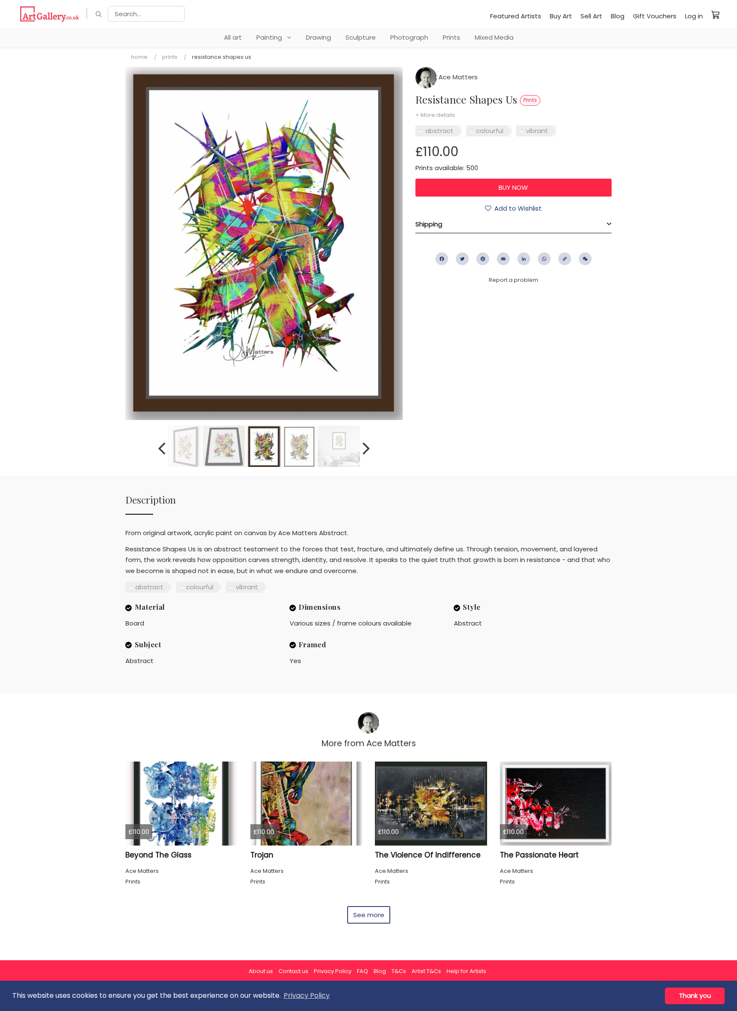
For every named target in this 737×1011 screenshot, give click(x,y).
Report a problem (513, 280)
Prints (451, 37)
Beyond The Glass (158, 855)
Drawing (318, 37)
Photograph (409, 37)
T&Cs (399, 971)
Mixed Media (494, 37)
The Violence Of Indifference (428, 855)
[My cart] (715, 14)
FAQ (362, 971)
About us (261, 971)
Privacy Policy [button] (307, 995)
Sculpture (360, 37)
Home (139, 57)
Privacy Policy (332, 971)
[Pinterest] (483, 258)
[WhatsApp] (544, 258)
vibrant (537, 130)
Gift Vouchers (654, 16)
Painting (271, 37)
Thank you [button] (695, 995)
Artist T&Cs (426, 971)
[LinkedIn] (523, 258)
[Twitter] (462, 258)
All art (233, 37)
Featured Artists (515, 16)
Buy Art (561, 16)
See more (368, 914)
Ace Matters (457, 76)
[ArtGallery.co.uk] (50, 14)
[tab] (513, 224)
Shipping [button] (428, 224)
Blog (617, 16)
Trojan (261, 855)
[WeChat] (585, 258)
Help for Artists (466, 971)
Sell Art (591, 16)
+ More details (435, 115)
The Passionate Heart (539, 855)
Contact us (293, 971)
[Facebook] (442, 258)
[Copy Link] (564, 258)
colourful (489, 130)
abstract (439, 130)
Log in (694, 16)
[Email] (503, 258)
